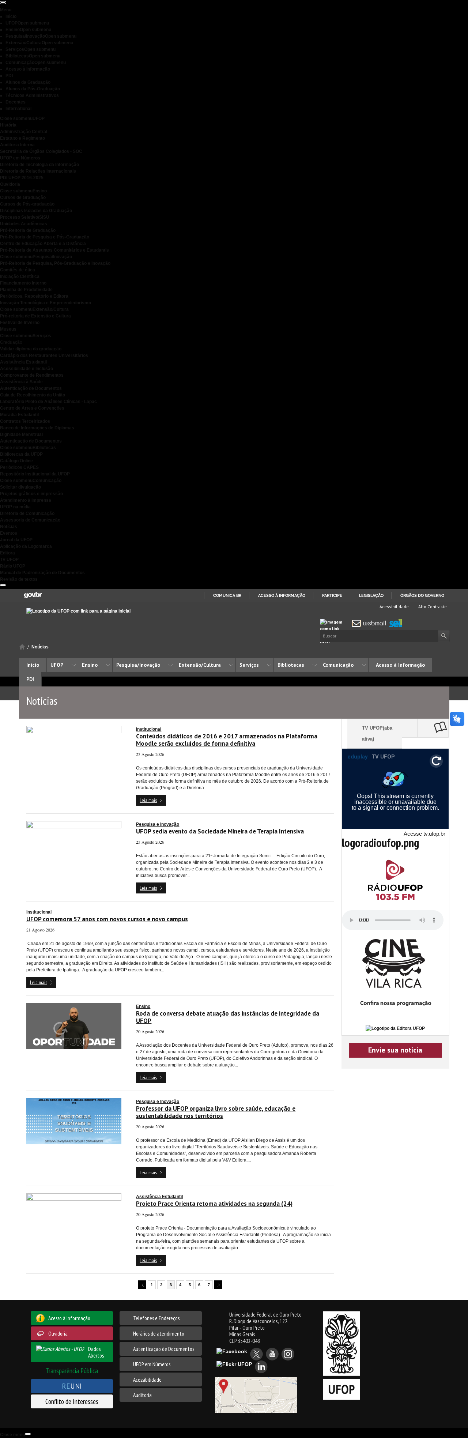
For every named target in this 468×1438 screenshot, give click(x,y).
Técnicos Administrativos (32, 95)
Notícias (8, 526)
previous (142, 1284)
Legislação (371, 595)
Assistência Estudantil (23, 362)
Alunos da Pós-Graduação (32, 88)
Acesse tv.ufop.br (424, 834)
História (8, 125)
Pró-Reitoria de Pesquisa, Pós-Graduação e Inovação (55, 263)
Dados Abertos (96, 1352)
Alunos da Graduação (27, 82)
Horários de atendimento (158, 1333)
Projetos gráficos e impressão (31, 493)
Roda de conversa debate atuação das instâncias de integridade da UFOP (227, 1017)
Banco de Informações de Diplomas (37, 427)
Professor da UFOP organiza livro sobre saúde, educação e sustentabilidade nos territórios (215, 1112)
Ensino (28, 29)
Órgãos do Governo (422, 595)
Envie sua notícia (395, 1050)
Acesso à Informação (27, 69)
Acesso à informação (281, 595)
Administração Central (23, 131)
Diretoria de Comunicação (27, 513)
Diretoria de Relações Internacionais (38, 171)
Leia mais (148, 800)
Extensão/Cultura (39, 42)
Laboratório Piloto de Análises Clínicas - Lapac (48, 401)
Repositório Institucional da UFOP (35, 474)
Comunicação (35, 62)
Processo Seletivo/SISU (24, 217)
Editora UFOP (442, 728)
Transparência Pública (72, 1370)
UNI (72, 1385)
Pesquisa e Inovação (157, 824)
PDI (9, 75)
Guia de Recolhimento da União (32, 395)
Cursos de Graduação (23, 197)
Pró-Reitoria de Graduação (28, 230)
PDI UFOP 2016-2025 (22, 177)
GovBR (33, 595)
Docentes (15, 102)
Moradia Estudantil (19, 414)
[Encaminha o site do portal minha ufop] (334, 623)
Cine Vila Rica (427, 728)
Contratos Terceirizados (25, 421)
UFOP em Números (20, 158)
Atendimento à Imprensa (25, 500)
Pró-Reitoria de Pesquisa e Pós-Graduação (44, 237)
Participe (332, 595)
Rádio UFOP (12, 566)
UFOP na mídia (15, 506)
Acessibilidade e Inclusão (26, 368)
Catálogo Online (16, 460)
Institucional (148, 729)
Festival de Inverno (19, 322)
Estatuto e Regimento (22, 138)
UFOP (27, 23)
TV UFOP (9, 559)
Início (10, 16)
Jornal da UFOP (16, 539)
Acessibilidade (393, 606)
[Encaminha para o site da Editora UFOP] (395, 1028)
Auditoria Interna (17, 144)
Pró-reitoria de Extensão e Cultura (35, 316)
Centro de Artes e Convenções (32, 408)
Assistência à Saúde (21, 381)
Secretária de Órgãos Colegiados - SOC (41, 151)
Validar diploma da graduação (30, 348)
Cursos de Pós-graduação (27, 204)
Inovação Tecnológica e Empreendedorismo (45, 302)
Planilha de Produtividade (26, 289)
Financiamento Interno (23, 283)
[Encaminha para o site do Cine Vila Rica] (395, 976)
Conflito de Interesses (71, 1401)
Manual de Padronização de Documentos (42, 572)
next (218, 1284)
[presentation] (3, 2)
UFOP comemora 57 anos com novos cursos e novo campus (107, 919)
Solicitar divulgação (20, 487)
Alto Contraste (432, 606)
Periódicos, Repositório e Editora (34, 296)
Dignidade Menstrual (21, 434)
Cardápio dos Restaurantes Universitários (44, 355)
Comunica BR (227, 595)
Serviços (30, 49)
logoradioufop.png (380, 842)
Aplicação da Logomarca (26, 546)
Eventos (8, 533)
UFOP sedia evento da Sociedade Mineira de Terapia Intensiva (220, 831)
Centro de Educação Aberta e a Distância (43, 243)
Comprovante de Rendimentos (32, 375)
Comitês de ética (17, 269)
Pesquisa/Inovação (40, 36)
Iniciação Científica (19, 276)
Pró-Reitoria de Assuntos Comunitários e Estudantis (54, 250)
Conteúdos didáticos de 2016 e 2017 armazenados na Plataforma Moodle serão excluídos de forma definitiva (226, 740)
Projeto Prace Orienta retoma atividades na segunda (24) (214, 1204)
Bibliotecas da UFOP (21, 454)
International (18, 108)
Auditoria (142, 1395)
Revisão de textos (19, 579)
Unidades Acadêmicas (23, 223)
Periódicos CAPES (19, 467)
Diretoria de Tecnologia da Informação (39, 164)
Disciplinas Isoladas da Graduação (36, 210)
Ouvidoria (10, 184)
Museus (8, 329)
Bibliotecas (32, 56)
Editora (7, 553)
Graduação (11, 342)
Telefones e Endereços (156, 1318)
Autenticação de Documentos (31, 388)
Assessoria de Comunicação (30, 520)
